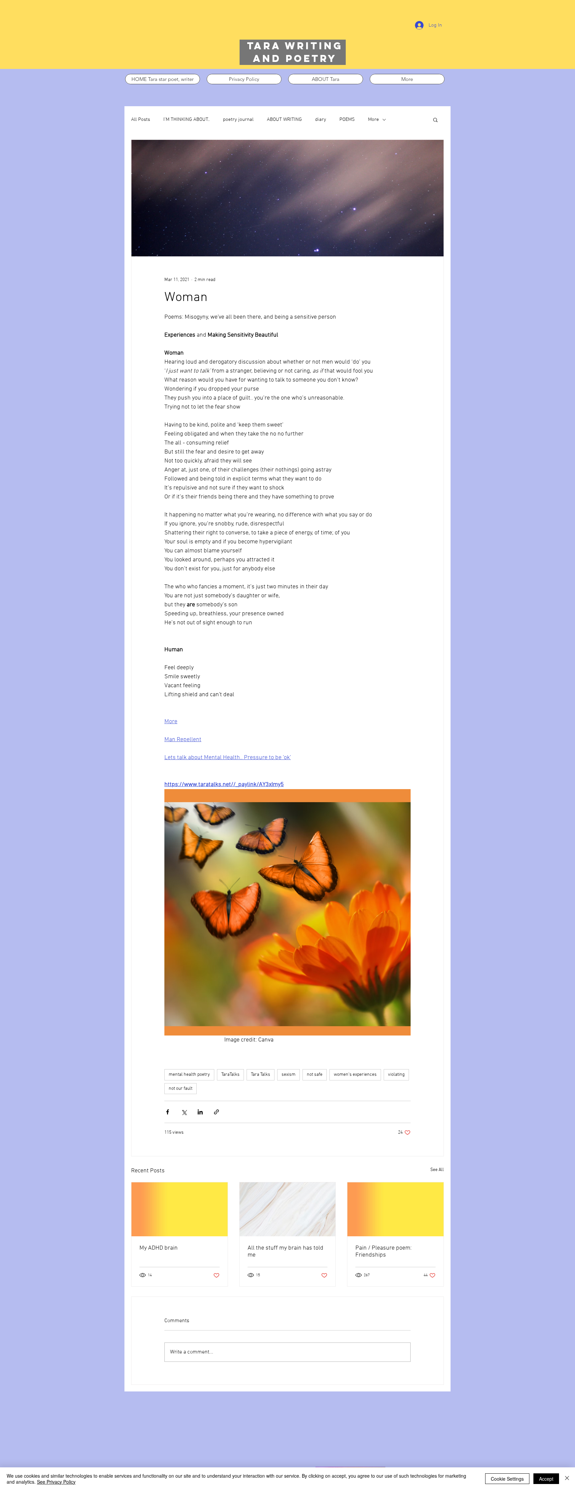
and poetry (295, 58)
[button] (435, 119)
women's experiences (355, 1074)
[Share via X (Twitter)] (184, 1112)
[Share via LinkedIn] (200, 1112)
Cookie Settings (507, 1478)
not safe (314, 1074)
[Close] (567, 1479)
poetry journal (238, 120)
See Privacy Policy (56, 1481)
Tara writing (295, 46)
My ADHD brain (158, 1248)
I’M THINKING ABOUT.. (186, 120)
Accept (546, 1478)
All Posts (140, 120)
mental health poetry (189, 1074)
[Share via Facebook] (167, 1112)
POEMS (347, 120)
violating (396, 1074)
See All (437, 1170)
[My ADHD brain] (179, 1209)
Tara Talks (260, 1074)
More (373, 120)
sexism (288, 1074)
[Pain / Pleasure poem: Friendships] (395, 1209)
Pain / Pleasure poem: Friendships (383, 1252)
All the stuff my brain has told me (285, 1252)
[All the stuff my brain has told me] (288, 1209)
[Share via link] (216, 1112)
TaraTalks (230, 1074)
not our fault (180, 1088)
